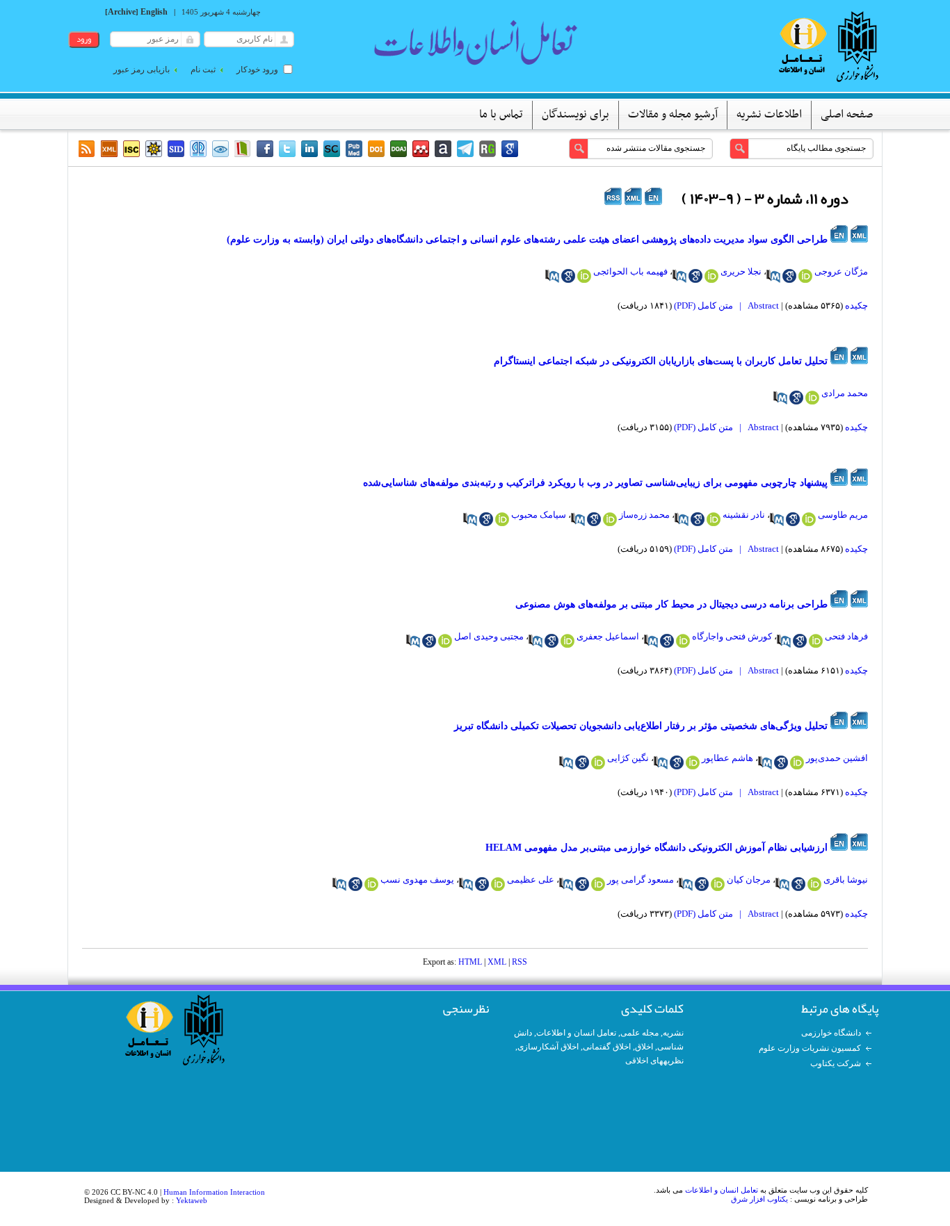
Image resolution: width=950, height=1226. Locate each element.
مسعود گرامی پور (640, 879)
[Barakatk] (198, 148)
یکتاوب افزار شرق (759, 1199)
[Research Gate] (487, 148)
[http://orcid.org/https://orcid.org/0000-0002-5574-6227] (683, 641)
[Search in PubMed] (773, 276)
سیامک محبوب (538, 514)
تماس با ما (501, 114)
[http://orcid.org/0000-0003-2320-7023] (711, 276)
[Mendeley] (420, 148)
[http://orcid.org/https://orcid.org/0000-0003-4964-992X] (445, 641)
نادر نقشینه (744, 514)
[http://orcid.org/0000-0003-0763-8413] (693, 762)
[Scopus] (331, 148)
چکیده (856, 305)
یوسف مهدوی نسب (417, 879)
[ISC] (131, 148)
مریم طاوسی (843, 514)
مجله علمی (639, 1033)
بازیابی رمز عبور (141, 69)
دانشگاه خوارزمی (831, 1033)
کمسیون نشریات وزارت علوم (810, 1048)
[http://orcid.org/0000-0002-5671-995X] (797, 762)
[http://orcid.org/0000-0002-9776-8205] (809, 519)
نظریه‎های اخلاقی (654, 1060)
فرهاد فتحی (846, 636)
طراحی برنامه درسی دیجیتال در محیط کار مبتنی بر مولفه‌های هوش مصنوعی (671, 604)
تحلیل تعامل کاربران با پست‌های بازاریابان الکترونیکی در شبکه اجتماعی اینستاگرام (661, 361)
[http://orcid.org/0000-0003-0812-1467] (371, 884)
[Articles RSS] (87, 148)
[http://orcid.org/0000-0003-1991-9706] (498, 884)
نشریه (673, 1033)
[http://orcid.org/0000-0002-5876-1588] (584, 276)
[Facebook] (265, 148)
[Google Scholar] (509, 148)
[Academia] (443, 148)
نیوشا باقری (845, 879)
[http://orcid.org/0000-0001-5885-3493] (502, 519)
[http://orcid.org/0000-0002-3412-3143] (598, 884)
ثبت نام (203, 69)
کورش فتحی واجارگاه (732, 636)
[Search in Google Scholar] (789, 276)
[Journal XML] (109, 148)
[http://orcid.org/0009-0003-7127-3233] (814, 884)
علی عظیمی (530, 879)
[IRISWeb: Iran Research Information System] (220, 148)
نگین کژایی (628, 758)
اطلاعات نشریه (769, 114)
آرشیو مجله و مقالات (673, 114)
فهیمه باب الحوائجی (630, 271)
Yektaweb (191, 1200)
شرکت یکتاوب (835, 1063)
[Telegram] (465, 148)
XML (497, 962)
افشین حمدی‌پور (837, 758)
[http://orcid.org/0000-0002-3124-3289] (812, 397)
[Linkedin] (309, 148)
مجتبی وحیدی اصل (489, 636)
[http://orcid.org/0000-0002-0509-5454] (713, 519)
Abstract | (757, 305)
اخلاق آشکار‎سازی (548, 1047)
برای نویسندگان (575, 114)
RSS (519, 962)
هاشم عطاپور (727, 758)
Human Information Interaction (214, 1192)
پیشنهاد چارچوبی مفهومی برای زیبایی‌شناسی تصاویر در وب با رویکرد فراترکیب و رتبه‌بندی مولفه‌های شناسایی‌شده (595, 482)
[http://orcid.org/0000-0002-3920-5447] (718, 884)
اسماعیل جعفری (608, 636)
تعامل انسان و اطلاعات (576, 1033)
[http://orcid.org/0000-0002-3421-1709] (610, 519)
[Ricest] (153, 148)
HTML (470, 962)
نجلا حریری (741, 271)
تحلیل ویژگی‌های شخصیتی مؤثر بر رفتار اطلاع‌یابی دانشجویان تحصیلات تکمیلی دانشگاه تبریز (641, 726)
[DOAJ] (398, 148)
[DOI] (376, 148)
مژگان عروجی (841, 271)
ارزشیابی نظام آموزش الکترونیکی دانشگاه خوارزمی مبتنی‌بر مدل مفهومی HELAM (656, 847)
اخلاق (644, 1047)
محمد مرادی (844, 393)
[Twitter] (287, 148)
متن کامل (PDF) (703, 305)
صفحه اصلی (847, 114)
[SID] (176, 148)
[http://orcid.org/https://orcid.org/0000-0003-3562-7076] (816, 641)
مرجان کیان (749, 879)
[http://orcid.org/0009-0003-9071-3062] (598, 762)
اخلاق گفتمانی (607, 1047)
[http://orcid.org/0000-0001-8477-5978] (805, 276)
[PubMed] (354, 148)
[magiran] (242, 148)
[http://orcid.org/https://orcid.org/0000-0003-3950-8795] (567, 641)
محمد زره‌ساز (644, 514)
